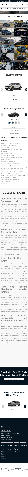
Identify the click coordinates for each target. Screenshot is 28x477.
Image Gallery (14, 130)
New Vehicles (4, 448)
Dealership (23, 445)
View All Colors (14, 127)
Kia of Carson (2, 469)
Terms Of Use (9, 469)
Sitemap (12, 469)
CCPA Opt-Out (23, 469)
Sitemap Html (16, 469)
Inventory (4, 445)
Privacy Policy (6, 469)
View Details (14, 412)
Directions (22, 450)
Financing (17, 445)
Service (9, 445)
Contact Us (7, 430)
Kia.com (26, 469)
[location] (26, 0)
